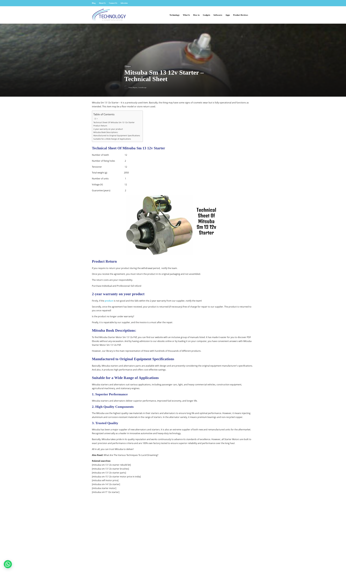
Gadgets (206, 15)
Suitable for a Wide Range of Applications (112, 139)
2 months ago (142, 87)
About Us (102, 3)
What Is (186, 15)
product (109, 300)
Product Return (100, 125)
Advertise (124, 3)
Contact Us (113, 3)
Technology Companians (245, 561)
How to (196, 15)
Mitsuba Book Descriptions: (105, 132)
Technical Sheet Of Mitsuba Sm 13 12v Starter (114, 122)
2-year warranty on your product (108, 129)
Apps (227, 15)
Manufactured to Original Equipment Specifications (116, 135)
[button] (8, 564)
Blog (94, 3)
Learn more (102, 545)
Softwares (217, 15)
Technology (174, 15)
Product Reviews (240, 15)
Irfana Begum (133, 87)
